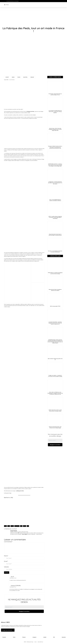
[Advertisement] (33, 17)
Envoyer (6, 572)
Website (6, 567)
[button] (6, 5)
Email (6, 561)
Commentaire (8, 541)
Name (6, 556)
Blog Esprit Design (8, 493)
